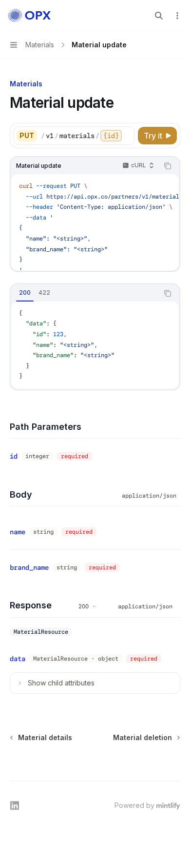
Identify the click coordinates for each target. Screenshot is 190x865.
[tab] (25, 293)
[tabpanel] (95, 345)
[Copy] (125, 135)
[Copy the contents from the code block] (167, 166)
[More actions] (177, 15)
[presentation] (87, 135)
